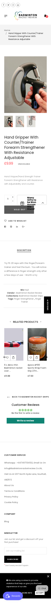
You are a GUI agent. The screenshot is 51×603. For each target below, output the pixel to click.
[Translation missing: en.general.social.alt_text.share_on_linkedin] (17, 226)
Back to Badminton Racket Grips (29, 397)
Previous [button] (8, 84)
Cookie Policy (11, 502)
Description (24, 250)
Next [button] (42, 84)
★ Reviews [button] (47, 305)
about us (9, 485)
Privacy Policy (11, 496)
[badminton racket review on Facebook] (3, 5)
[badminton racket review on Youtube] (18, 5)
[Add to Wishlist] (31, 358)
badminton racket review (29, 292)
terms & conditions (14, 491)
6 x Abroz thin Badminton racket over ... (13, 367)
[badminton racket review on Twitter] (8, 5)
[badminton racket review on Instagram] (13, 5)
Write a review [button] (25, 420)
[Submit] (13, 358)
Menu (6, 16)
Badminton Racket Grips (31, 295)
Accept (40, 593)
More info (27, 593)
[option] (25, 84)
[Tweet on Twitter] (11, 226)
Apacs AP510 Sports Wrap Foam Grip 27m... (37, 367)
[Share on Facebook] (6, 226)
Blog (6, 521)
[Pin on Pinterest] (23, 226)
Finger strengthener (23, 298)
